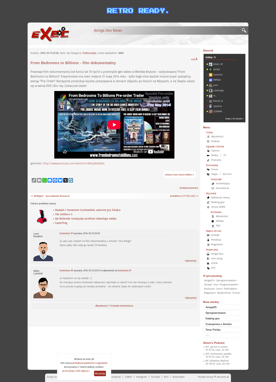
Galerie (215, 150)
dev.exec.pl (223, 376)
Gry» (216, 284)
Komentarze (222, 188)
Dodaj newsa (54, 376)
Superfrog (61, 223)
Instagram (141, 376)
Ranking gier (218, 202)
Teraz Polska (213, 329)
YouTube (155, 376)
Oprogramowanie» (226, 280)
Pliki (218, 225)
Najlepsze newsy (220, 197)
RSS (166, 376)
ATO (213, 267)
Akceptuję (100, 373)
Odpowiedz (191, 260)
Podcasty (216, 160)
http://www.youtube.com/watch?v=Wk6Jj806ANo (74, 163)
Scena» (236, 292)
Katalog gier (213, 318)
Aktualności (101, 305)
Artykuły (215, 141)
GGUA (214, 263)
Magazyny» (210, 292)
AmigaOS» (209, 280)
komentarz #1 (66, 233)
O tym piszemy (212, 275)
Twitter (128, 376)
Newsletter (179, 376)
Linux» (219, 288)
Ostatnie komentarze (121, 305)
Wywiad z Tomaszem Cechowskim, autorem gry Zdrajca (87, 210)
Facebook (115, 376)
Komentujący (223, 183)
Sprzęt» (208, 284)
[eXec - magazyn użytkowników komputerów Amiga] (50, 33)
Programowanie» (229, 284)
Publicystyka (89, 53)
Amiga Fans (217, 253)
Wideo (214, 155)
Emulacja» (209, 288)
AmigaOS (211, 307)
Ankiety (220, 221)
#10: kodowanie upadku (218, 353)
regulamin (101, 363)
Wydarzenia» (224, 292)
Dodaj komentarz (188, 187)
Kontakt (215, 235)
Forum (214, 169)
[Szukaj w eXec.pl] (245, 31)
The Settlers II (63, 214)
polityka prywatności (83, 363)
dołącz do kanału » (234, 118)
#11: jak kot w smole (217, 346)
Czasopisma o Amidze (219, 324)
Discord (208, 50)
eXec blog (216, 258)
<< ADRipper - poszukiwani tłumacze (50, 196)
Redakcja (216, 239)
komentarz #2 (66, 270)
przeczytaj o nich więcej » (76, 370)
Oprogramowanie (216, 312)
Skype (214, 174)
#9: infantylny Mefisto (217, 360)
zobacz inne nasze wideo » (179, 174)
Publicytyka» (230, 288)
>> (196, 196)
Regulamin (217, 244)
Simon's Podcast (214, 342)
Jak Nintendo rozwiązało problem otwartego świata (85, 218)
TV (224, 155)
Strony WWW (218, 206)
